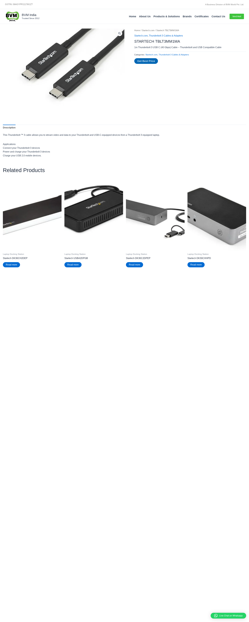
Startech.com (148, 30)
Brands (187, 16)
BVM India (29, 15)
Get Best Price (146, 61)
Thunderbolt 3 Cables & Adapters (166, 35)
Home (132, 16)
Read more (11, 264)
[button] (237, 16)
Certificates (202, 16)
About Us (145, 16)
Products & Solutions (166, 16)
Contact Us (218, 16)
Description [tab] (9, 127)
